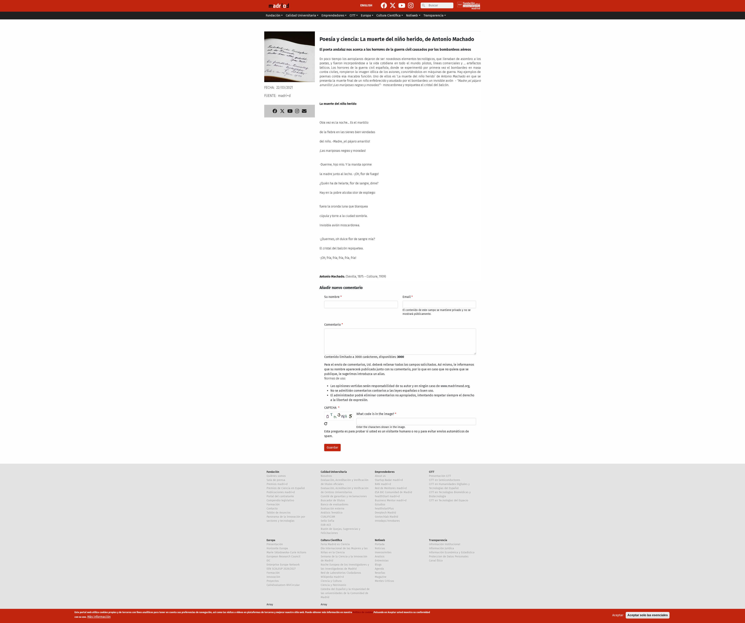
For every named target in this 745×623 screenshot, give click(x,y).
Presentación (275, 544)
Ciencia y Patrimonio (333, 585)
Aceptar (617, 615)
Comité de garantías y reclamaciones (344, 496)
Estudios (380, 504)
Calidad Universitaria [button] (301, 15)
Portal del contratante (280, 496)
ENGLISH (366, 5)
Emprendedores (385, 472)
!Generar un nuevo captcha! (325, 423)
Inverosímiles (383, 552)
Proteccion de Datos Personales (449, 556)
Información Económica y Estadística (452, 552)
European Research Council (283, 556)
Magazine (380, 577)
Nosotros (326, 476)
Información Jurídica (441, 548)
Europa (271, 540)
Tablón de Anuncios (279, 512)
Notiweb (380, 540)
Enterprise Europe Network (283, 564)
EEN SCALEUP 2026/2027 (281, 568)
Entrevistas (382, 560)
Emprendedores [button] (332, 15)
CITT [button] (352, 15)
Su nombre (332, 297)
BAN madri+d (383, 484)
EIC (268, 560)
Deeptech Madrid (385, 512)
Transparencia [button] (434, 15)
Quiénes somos (276, 476)
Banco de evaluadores (334, 504)
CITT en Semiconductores (444, 480)
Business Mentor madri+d (390, 500)
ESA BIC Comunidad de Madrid (393, 492)
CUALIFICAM (328, 516)
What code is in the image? (375, 414)
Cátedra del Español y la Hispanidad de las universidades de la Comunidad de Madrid (345, 593)
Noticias (380, 548)
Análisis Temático (331, 512)
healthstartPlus (384, 508)
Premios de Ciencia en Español (286, 488)
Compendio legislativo (280, 500)
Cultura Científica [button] (388, 15)
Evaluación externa (332, 508)
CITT (431, 472)
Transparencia (438, 540)
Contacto (272, 508)
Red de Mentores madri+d (391, 488)
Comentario (332, 324)
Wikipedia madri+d (332, 577)
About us (380, 476)
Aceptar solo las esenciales (647, 615)
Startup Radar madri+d (389, 480)
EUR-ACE (326, 525)
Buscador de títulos (333, 500)
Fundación (273, 472)
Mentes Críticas (384, 581)
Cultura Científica (331, 540)
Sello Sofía (327, 520)
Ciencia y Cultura (331, 581)
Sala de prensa (276, 480)
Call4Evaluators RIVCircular (283, 585)
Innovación (273, 577)
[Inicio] (278, 6)
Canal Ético (436, 560)
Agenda (379, 568)
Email (407, 297)
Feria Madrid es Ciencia (335, 544)
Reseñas (380, 572)
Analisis (380, 556)
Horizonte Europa (277, 548)
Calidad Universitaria (334, 472)
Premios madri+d (277, 484)
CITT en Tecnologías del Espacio (448, 500)
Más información (99, 617)
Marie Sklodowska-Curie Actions (286, 552)
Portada (380, 544)
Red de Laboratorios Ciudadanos (341, 572)
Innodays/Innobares (387, 520)
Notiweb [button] (412, 15)
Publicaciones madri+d (281, 492)
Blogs (378, 564)
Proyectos (273, 581)
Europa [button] (366, 15)
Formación (273, 504)
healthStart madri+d (387, 496)
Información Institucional (444, 544)
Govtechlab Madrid (386, 516)
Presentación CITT (440, 476)
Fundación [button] (273, 15)
